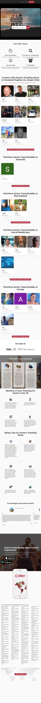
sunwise (4, 213)
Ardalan (17, 306)
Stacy (3, 140)
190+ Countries (18, 29)
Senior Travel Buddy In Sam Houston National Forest (5, 634)
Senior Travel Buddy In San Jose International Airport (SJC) (25, 653)
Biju (29, 119)
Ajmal (3, 249)
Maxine (16, 119)
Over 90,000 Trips (25, 29)
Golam (16, 249)
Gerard (29, 99)
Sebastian (4, 119)
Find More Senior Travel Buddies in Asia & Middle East (20, 231)
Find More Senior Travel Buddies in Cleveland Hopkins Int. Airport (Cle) (20, 149)
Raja (3, 327)
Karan (16, 213)
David (3, 99)
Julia (3, 306)
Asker (3, 270)
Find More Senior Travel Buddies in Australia (20, 158)
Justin (16, 99)
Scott (16, 140)
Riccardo (30, 306)
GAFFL (7, 82)
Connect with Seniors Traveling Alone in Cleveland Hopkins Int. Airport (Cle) (20, 78)
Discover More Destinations (20, 674)
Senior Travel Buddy (12, 82)
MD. (29, 249)
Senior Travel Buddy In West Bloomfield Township (25, 639)
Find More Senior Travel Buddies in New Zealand (20, 194)
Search (28, 27)
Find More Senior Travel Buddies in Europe (20, 288)
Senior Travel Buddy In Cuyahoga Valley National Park (35, 621)
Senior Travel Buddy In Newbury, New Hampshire (5, 646)
